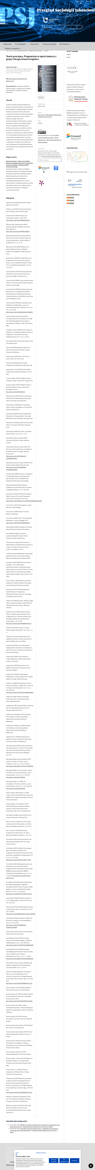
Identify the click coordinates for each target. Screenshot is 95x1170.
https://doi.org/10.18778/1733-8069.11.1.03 (52, 156)
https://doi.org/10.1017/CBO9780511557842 (19, 1001)
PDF (41, 97)
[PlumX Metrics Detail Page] (41, 183)
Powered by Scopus (77, 187)
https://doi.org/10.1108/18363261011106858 (19, 312)
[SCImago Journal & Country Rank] (77, 172)
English (69, 54)
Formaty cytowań (44, 160)
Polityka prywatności (41, 1152)
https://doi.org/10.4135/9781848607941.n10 (19, 983)
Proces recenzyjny (49, 44)
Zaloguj (89, 1)
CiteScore (79, 180)
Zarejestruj (80, 1)
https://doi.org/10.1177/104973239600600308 (19, 945)
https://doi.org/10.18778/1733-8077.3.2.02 (18, 860)
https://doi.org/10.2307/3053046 (15, 777)
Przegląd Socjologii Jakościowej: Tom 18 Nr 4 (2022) (38, 1126)
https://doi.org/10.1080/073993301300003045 (19, 958)
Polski (68, 57)
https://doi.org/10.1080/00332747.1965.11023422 (20, 914)
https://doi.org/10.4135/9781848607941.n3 (18, 623)
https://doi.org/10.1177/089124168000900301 (19, 692)
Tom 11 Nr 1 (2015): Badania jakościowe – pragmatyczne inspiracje (24, 50)
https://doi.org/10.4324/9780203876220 (18, 523)
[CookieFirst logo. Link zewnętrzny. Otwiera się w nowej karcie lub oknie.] (16, 1154)
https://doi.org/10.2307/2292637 (15, 392)
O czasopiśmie (20, 44)
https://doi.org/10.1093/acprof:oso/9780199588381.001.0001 (24, 501)
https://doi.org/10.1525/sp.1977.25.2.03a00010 (19, 766)
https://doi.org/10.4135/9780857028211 (18, 231)
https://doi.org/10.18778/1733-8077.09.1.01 (19, 894)
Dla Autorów (64, 44)
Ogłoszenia (7, 44)
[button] (18, 1153)
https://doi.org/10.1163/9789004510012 (18, 220)
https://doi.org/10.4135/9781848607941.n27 (19, 1092)
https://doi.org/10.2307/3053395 (15, 788)
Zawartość (34, 44)
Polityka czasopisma (12, 48)
